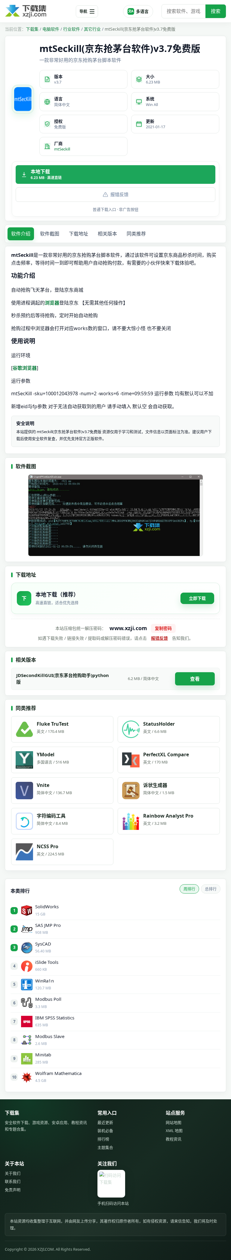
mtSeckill (62, 149)
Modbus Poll (48, 999)
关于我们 (12, 1173)
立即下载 (197, 598)
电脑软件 (50, 29)
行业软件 (71, 29)
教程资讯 (173, 1139)
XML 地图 (174, 1130)
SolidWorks (47, 906)
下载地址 (78, 233)
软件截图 (49, 233)
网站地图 (173, 1122)
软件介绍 (20, 233)
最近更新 (105, 1122)
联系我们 (12, 1181)
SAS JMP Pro (48, 925)
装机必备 (105, 1130)
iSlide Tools (46, 962)
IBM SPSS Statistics (54, 1018)
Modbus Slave (49, 1036)
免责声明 (12, 1189)
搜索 (215, 11)
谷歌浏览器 (25, 368)
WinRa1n (44, 981)
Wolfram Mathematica (58, 1073)
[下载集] (38, 11)
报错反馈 (119, 194)
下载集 (32, 29)
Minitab (43, 1055)
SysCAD (43, 944)
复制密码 (163, 628)
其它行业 (92, 29)
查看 (195, 679)
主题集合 (105, 1147)
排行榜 (103, 1139)
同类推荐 (136, 233)
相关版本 (107, 233)
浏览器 (52, 302)
